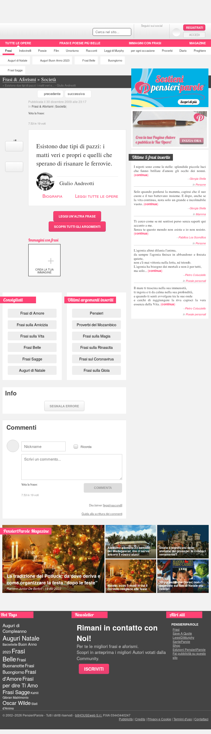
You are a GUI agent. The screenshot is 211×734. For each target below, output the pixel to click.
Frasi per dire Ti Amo (20, 682)
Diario (183, 50)
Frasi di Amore (32, 313)
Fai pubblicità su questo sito (189, 655)
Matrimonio (21, 697)
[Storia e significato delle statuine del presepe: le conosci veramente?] (183, 541)
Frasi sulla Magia (96, 336)
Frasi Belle (88, 60)
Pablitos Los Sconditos (192, 237)
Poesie (42, 50)
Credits (140, 719)
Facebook (141, 32)
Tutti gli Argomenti (77, 226)
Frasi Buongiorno (18, 668)
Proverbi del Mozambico (96, 324)
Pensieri (96, 313)
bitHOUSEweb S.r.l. (88, 715)
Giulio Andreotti (76, 183)
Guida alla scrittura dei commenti (102, 514)
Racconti (91, 50)
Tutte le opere (18, 43)
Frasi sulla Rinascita (96, 347)
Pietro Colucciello (195, 275)
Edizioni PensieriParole (189, 649)
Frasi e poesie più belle (79, 43)
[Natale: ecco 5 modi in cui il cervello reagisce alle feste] (131, 576)
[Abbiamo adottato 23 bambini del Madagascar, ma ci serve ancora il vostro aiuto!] (131, 541)
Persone (201, 184)
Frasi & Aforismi (43, 106)
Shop (176, 645)
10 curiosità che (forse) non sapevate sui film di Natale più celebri (181, 585)
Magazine (197, 43)
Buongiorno (115, 60)
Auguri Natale (21, 637)
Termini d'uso (182, 719)
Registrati (194, 27)
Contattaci (201, 719)
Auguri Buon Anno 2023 (54, 60)
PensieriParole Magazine (26, 531)
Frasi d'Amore (19, 675)
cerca (116, 32)
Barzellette (10, 644)
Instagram (162, 32)
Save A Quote (182, 633)
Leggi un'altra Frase (77, 216)
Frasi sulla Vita (32, 336)
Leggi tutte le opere (96, 196)
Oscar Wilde (17, 702)
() (170, 170)
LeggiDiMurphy (183, 637)
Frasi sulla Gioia (97, 370)
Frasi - (35, 30)
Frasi (8, 50)
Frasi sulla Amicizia (32, 324)
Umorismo (72, 50)
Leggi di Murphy (114, 50)
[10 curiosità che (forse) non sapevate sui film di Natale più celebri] (183, 576)
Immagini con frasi (145, 43)
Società (60, 106)
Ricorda (86, 446)
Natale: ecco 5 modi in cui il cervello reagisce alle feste (127, 587)
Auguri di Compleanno (15, 628)
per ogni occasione (143, 50)
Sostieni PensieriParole (169, 87)
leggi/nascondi (112, 505)
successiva (76, 93)
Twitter (152, 32)
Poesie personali (196, 281)
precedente (52, 93)
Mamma (201, 214)
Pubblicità (126, 719)
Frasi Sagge (15, 70)
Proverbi (167, 50)
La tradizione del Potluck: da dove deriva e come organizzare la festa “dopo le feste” (53, 579)
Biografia (52, 196)
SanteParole (181, 642)
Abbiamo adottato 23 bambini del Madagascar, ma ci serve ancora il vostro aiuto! (129, 551)
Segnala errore (64, 406)
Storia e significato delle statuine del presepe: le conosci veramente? (182, 551)
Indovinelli (25, 50)
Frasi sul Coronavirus (96, 358)
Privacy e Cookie (159, 719)
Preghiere (200, 50)
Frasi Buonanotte (14, 663)
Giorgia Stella (198, 178)
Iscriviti (94, 669)
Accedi (194, 35)
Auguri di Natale (17, 60)
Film (56, 50)
